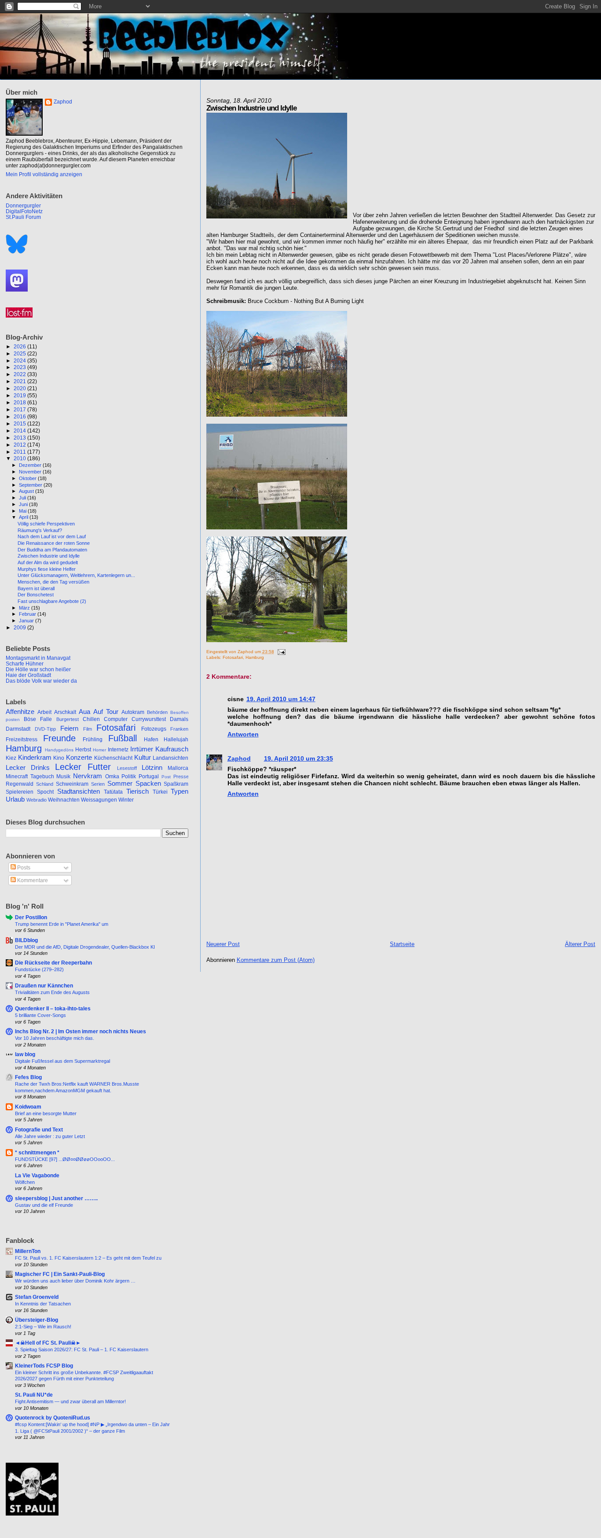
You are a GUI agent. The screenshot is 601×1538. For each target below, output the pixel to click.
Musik (63, 776)
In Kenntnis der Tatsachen (43, 1303)
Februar (28, 614)
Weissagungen (99, 800)
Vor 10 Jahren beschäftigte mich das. (54, 1038)
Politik (128, 776)
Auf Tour (105, 711)
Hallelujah (176, 739)
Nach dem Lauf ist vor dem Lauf (52, 536)
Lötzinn (152, 767)
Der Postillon (31, 917)
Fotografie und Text (39, 1129)
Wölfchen (25, 1182)
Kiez (11, 758)
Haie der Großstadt (28, 675)
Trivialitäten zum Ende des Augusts (52, 992)
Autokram (132, 712)
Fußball (122, 738)
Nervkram (87, 776)
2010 (20, 458)
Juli (23, 497)
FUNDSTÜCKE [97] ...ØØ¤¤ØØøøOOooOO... (65, 1159)
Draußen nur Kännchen (44, 985)
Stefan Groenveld (37, 1297)
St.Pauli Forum (23, 217)
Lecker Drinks (28, 767)
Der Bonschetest (36, 594)
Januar (27, 620)
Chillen (91, 719)
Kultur (142, 757)
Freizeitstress (21, 739)
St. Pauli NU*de (34, 1395)
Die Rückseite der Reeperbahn (53, 962)
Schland (44, 784)
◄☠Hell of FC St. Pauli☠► (48, 1343)
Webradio (36, 799)
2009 (20, 627)
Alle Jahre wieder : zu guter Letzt (50, 1136)
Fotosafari (233, 657)
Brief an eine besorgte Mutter (46, 1113)
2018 (20, 402)
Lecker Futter (83, 767)
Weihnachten (64, 800)
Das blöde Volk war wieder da (41, 681)
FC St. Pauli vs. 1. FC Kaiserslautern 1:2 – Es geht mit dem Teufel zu (88, 1258)
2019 (20, 395)
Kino (58, 758)
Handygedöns (59, 749)
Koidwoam (28, 1106)
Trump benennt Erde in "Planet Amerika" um (61, 924)
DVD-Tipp (45, 729)
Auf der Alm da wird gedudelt (48, 562)
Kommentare (32, 880)
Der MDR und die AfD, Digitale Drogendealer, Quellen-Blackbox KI (85, 947)
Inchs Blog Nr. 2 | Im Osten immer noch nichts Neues (80, 1031)
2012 (20, 444)
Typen (179, 791)
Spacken (148, 783)
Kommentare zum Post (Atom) (276, 960)
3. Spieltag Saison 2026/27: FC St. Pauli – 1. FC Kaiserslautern (81, 1349)
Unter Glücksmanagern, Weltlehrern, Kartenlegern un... (76, 575)
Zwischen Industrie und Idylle (49, 555)
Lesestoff (127, 768)
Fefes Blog (28, 1077)
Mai (23, 511)
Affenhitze (20, 711)
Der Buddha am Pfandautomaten (52, 549)
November (31, 471)
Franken (179, 729)
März (25, 607)
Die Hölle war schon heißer (38, 669)
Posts (23, 868)
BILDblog (26, 940)
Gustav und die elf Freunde (44, 1205)
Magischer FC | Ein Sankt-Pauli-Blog (60, 1274)
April (24, 517)
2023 (20, 367)
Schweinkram (72, 784)
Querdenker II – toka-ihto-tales (53, 1008)
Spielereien (19, 792)
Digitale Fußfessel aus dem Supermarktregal (62, 1061)
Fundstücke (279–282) (39, 969)
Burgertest (67, 719)
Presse (181, 776)
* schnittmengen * (37, 1152)
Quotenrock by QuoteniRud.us (52, 1417)
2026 (20, 346)
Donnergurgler (23, 205)
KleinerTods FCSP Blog (44, 1365)
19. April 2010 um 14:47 (280, 698)
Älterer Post (580, 944)
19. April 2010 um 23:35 (298, 758)
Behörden (157, 712)
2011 (20, 452)
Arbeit (44, 712)
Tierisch (137, 791)
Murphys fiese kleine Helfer (47, 569)
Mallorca (178, 768)
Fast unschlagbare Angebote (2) (52, 601)
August (27, 491)
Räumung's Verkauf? (40, 530)
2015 (20, 423)
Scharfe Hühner (25, 663)
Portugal (149, 776)
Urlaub (15, 799)
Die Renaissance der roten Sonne (54, 543)
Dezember (31, 465)
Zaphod (239, 758)
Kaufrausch (171, 749)
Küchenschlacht (113, 758)
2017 (20, 409)
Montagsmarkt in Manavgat (38, 658)
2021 (20, 381)
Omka (112, 776)
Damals (179, 719)
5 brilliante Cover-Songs (40, 1015)
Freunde (59, 738)
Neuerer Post (223, 944)
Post (166, 776)
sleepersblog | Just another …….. (56, 1198)
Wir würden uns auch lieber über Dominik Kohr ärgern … (75, 1280)
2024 (20, 360)
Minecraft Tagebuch (30, 776)
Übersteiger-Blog (36, 1320)
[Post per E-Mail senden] (280, 651)
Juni (24, 504)
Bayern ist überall (36, 588)
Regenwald (19, 784)
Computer (116, 719)
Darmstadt (18, 729)
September (31, 485)
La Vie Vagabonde (37, 1175)
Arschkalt (65, 712)
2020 (20, 388)
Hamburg (255, 657)
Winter (126, 800)
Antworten (243, 734)
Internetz (118, 750)
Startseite (402, 944)
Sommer (119, 783)
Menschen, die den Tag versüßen (53, 581)
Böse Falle (38, 719)
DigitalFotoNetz (24, 211)
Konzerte (79, 757)
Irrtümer (141, 749)
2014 (20, 430)
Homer (99, 749)
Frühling (93, 739)
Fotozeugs (153, 729)
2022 (20, 374)
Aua (84, 711)
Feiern (69, 728)
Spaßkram (176, 784)
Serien (98, 784)
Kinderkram (34, 757)
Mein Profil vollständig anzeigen (44, 174)
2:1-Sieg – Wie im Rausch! (43, 1326)
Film (87, 729)
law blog (25, 1054)
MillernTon (27, 1251)
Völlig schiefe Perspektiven (46, 523)
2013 (20, 437)
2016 (20, 416)
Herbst (83, 750)
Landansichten (170, 758)
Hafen (151, 739)
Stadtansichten (78, 791)
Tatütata (113, 792)
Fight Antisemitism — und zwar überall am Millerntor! (70, 1401)
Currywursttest (149, 719)
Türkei (160, 792)
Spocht (45, 792)
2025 (20, 353)
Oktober (28, 478)
